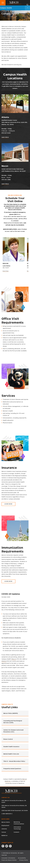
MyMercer (5, 835)
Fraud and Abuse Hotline (9, 860)
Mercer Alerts (6, 822)
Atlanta (4, 661)
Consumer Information (8, 858)
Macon (14, 659)
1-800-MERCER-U (7, 813)
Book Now (6, 271)
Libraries (4, 828)
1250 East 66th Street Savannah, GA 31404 (15, 810)
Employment (5, 825)
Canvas (4, 832)
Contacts (16, 832)
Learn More (5, 137)
